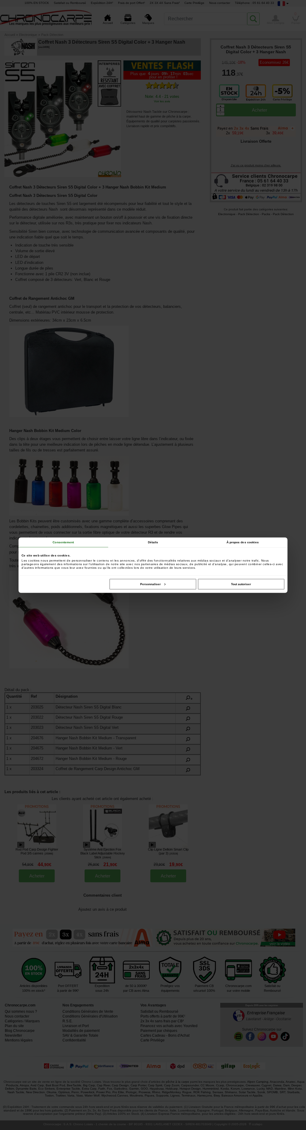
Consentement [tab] (63, 542)
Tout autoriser (241, 583)
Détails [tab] (153, 542)
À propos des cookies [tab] (243, 542)
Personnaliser (150, 583)
